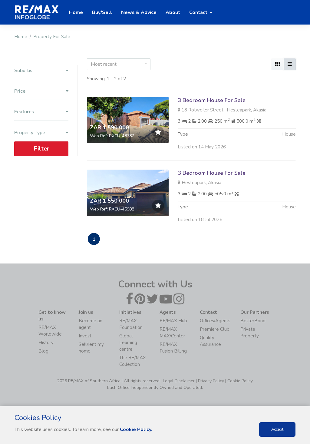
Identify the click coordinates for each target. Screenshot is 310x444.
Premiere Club (214, 329)
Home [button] (76, 12)
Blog (43, 351)
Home (20, 37)
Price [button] (19, 91)
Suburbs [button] (23, 71)
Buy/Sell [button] (102, 12)
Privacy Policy (211, 381)
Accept (277, 429)
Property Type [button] (29, 133)
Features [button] (24, 112)
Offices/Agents (215, 321)
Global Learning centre (128, 342)
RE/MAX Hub (173, 321)
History (46, 343)
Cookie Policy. (136, 429)
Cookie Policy (240, 381)
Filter (41, 148)
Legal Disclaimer (179, 381)
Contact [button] (199, 12)
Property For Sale (51, 37)
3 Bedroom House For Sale (212, 100)
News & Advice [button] (139, 12)
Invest (85, 336)
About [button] (173, 12)
